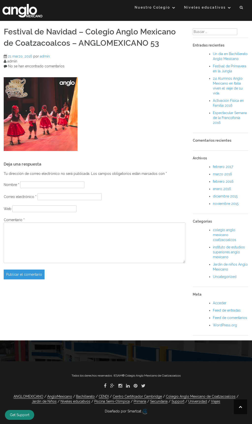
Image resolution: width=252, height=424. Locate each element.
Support (178, 401)
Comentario (14, 220)
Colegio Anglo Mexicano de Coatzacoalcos (201, 396)
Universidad (197, 401)
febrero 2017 (223, 167)
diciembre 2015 (225, 196)
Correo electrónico (20, 197)
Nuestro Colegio (152, 7)
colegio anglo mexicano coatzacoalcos (224, 235)
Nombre (11, 185)
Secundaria (159, 401)
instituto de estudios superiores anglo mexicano (229, 252)
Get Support (19, 415)
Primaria (140, 401)
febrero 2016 (223, 181)
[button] (241, 8)
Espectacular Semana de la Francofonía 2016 (230, 118)
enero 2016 (222, 189)
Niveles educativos (205, 7)
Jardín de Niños (44, 401)
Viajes (215, 401)
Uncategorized (224, 277)
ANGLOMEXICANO (28, 396)
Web (7, 209)
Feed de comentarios (230, 318)
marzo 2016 (222, 174)
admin (45, 56)
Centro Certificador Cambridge (137, 396)
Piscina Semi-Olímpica (112, 401)
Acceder (219, 303)
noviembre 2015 (225, 204)
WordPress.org (225, 325)
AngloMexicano (59, 396)
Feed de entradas (227, 310)
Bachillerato (85, 396)
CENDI (104, 396)
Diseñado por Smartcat (123, 411)
